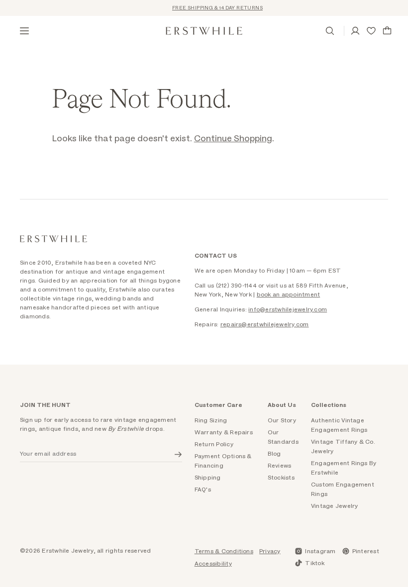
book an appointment (288, 294)
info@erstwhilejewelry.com (287, 309)
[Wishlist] (371, 31)
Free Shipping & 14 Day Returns (214, 7)
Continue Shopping (233, 138)
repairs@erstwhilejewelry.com (264, 324)
